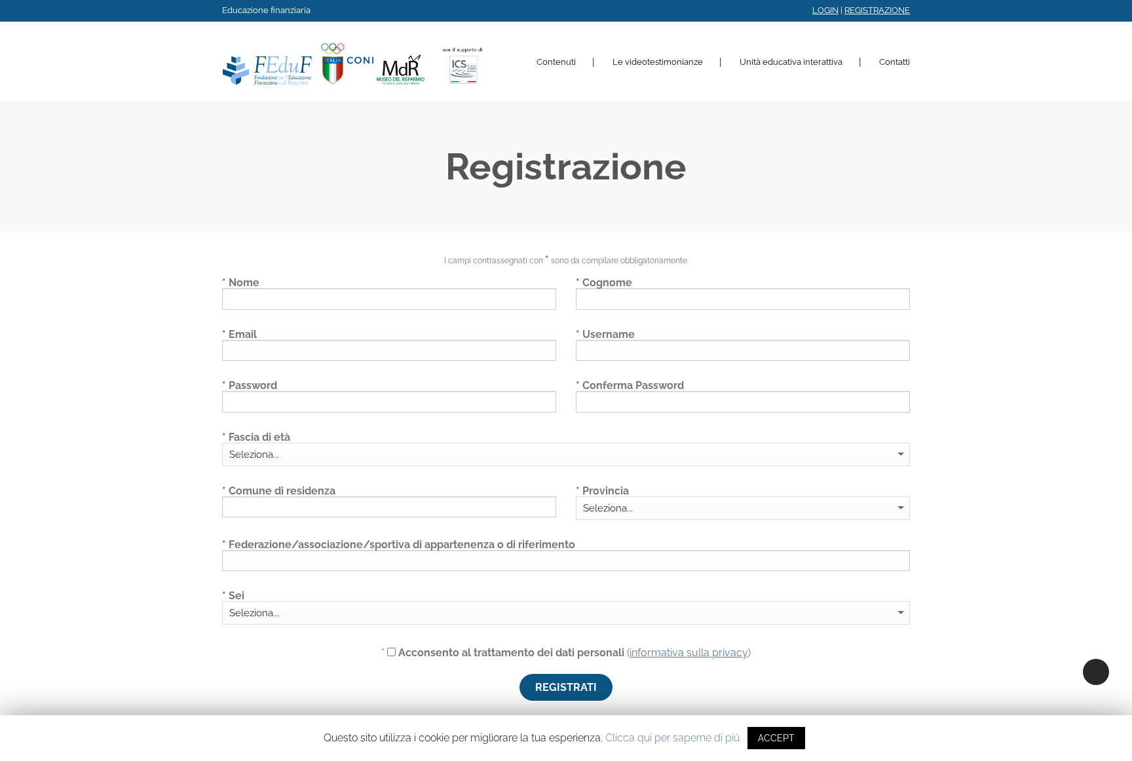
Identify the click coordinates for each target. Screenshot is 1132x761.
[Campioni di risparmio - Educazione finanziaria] (353, 61)
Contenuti (556, 62)
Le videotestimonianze (658, 62)
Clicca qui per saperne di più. (673, 738)
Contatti (894, 62)
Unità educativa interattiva (791, 62)
